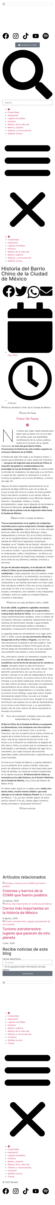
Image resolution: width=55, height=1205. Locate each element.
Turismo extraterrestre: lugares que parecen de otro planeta (26, 933)
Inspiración (13, 115)
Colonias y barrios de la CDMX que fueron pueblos (25, 893)
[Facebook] (6, 36)
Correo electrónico (12, 959)
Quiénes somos (15, 133)
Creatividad (13, 112)
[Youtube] (35, 36)
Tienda (11, 1043)
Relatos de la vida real (18, 124)
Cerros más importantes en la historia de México (26, 910)
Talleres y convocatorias (19, 130)
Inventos (12, 121)
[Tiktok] (26, 36)
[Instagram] (16, 36)
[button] (27, 185)
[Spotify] (45, 36)
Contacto (12, 1037)
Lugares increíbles (16, 118)
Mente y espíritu (15, 127)
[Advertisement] (27, 845)
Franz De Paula (27, 419)
